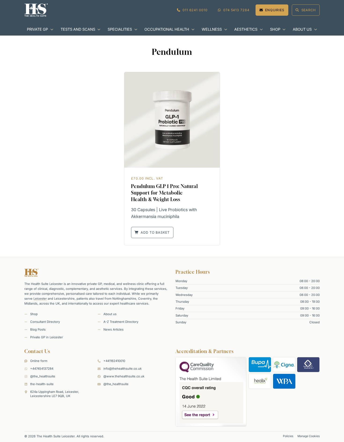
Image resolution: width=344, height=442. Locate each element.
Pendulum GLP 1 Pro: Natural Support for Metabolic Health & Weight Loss (164, 192)
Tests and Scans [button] (78, 29)
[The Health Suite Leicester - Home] (36, 10)
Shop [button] (275, 29)
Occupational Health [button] (166, 29)
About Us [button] (302, 29)
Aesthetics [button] (245, 29)
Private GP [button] (37, 29)
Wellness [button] (212, 29)
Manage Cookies (308, 436)
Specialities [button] (120, 29)
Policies (288, 436)
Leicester (40, 298)
